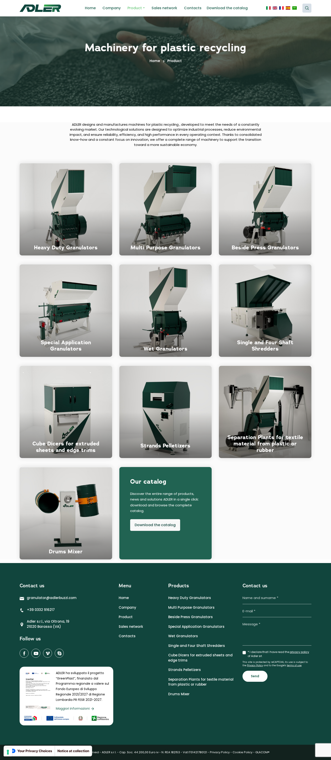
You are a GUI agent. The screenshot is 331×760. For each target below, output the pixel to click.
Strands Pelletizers (184, 669)
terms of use (294, 665)
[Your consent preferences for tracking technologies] (8, 752)
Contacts (193, 8)
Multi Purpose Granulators (191, 607)
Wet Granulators (183, 636)
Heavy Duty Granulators (189, 597)
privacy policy (299, 652)
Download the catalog (227, 8)
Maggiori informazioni (73, 708)
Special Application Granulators (196, 626)
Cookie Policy (242, 752)
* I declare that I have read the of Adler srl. (278, 654)
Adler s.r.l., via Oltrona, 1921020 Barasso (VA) (48, 624)
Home (90, 8)
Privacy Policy (255, 665)
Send (255, 676)
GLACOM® (262, 752)
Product (134, 8)
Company (111, 8)
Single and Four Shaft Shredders (196, 645)
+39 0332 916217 (41, 609)
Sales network (164, 8)
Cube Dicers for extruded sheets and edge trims (200, 658)
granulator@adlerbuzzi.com (52, 597)
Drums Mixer (179, 694)
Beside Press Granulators (190, 617)
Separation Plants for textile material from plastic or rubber (201, 682)
